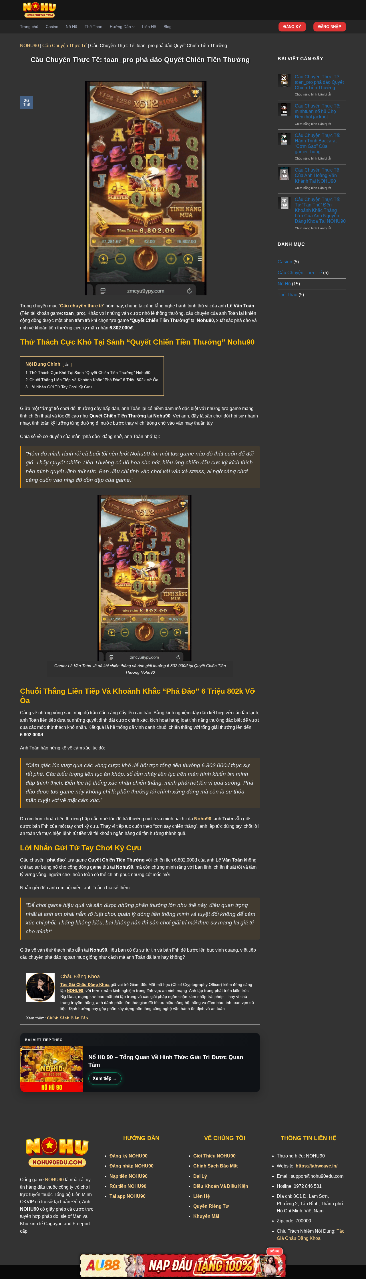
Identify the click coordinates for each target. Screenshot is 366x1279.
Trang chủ (29, 26)
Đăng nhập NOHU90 (132, 1165)
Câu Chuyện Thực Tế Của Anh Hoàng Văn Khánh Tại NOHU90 (317, 175)
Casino (52, 26)
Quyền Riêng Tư (211, 1206)
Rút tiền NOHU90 (128, 1186)
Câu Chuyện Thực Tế (64, 45)
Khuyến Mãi (206, 1216)
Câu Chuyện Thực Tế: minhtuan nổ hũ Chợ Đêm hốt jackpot (317, 111)
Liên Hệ (149, 26)
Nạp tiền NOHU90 (129, 1176)
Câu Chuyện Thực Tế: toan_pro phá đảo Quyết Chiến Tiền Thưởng (319, 82)
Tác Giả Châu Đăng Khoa (85, 984)
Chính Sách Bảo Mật (215, 1165)
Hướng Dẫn (120, 26)
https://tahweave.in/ (316, 1165)
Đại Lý (200, 1176)
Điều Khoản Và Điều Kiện (220, 1186)
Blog (168, 26)
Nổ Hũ (71, 26)
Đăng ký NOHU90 (129, 1155)
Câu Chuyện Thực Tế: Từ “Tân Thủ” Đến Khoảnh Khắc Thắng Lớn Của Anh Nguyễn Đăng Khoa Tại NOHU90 (320, 210)
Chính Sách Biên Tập (67, 1018)
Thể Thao (93, 26)
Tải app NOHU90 (128, 1196)
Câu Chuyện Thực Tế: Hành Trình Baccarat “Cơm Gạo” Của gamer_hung (317, 143)
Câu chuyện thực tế (81, 305)
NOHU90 (29, 45)
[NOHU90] (41, 10)
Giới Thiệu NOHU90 (214, 1155)
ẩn (67, 364)
